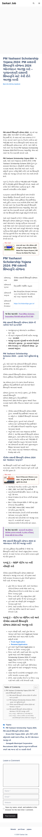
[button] (33, 3)
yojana (29, 829)
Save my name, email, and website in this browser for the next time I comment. (21, 808)
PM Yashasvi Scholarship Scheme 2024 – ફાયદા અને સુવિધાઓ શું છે (22, 701)
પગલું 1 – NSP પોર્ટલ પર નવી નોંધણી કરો (22, 713)
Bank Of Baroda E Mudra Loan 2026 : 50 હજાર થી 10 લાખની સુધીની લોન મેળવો (26, 479)
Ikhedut (13, 829)
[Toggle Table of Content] (34, 687)
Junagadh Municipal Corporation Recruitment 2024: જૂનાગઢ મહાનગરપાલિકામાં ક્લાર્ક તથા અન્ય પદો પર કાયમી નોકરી (20, 746)
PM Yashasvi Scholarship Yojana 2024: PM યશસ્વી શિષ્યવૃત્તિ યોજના (20, 692)
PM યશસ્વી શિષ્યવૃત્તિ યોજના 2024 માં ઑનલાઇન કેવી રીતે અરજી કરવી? (20, 710)
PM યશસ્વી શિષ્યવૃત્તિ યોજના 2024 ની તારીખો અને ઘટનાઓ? (23, 696)
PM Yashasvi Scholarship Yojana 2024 (21, 728)
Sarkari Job (9, 3)
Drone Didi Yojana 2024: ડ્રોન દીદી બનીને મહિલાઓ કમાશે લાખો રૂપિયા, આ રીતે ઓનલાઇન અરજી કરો (21, 737)
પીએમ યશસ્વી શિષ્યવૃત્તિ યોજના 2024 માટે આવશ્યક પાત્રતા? (22, 705)
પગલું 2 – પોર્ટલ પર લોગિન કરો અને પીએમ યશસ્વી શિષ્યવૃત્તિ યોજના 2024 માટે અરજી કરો (24, 716)
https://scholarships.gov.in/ (24, 304)
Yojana (8, 725)
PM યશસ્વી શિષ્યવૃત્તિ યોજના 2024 (16, 731)
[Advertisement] (21, 32)
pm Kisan (21, 829)
